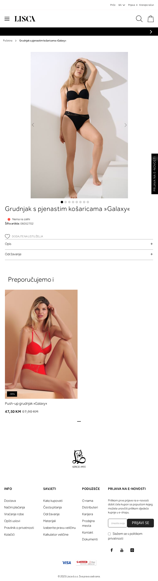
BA (120, 5)
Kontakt (87, 532)
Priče (112, 5)
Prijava (131, 5)
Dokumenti (90, 539)
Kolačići (9, 534)
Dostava (10, 501)
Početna (7, 40)
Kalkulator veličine (56, 534)
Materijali (49, 521)
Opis (8, 244)
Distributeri (90, 507)
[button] (33, 125)
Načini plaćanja (14, 507)
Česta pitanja (52, 507)
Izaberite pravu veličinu (59, 528)
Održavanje (13, 254)
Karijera (87, 514)
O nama (87, 501)
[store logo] (24, 18)
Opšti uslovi (12, 521)
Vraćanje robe (14, 514)
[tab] (79, 243)
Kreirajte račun (146, 5)
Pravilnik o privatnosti (19, 528)
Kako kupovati (53, 501)
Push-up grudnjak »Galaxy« (26, 403)
